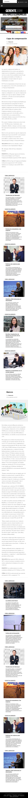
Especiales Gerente (14, 796)
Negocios (9, 794)
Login (26, 2)
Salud (11, 795)
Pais (5, 794)
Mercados (15, 794)
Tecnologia (6, 795)
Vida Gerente (16, 795)
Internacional (21, 794)
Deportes (22, 795)
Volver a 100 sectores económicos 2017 (13, 29)
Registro (22, 2)
